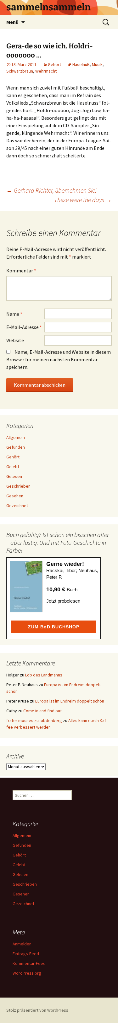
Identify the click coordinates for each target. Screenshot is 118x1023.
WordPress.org (27, 973)
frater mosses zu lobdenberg (34, 720)
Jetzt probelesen (63, 601)
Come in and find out (42, 711)
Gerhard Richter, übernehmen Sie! (51, 190)
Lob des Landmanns (43, 675)
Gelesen (14, 476)
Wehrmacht (46, 71)
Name (14, 314)
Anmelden (22, 944)
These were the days (83, 200)
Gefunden (15, 447)
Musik (97, 64)
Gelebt (12, 466)
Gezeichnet (17, 505)
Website (15, 340)
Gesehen (14, 496)
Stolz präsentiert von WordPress (37, 1010)
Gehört (54, 64)
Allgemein (15, 437)
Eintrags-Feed (26, 953)
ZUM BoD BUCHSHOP (53, 626)
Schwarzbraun (19, 71)
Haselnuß (81, 64)
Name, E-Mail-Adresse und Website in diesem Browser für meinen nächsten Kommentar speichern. (58, 359)
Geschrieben (18, 486)
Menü (12, 22)
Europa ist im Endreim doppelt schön (69, 701)
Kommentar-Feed (29, 963)
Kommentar (21, 270)
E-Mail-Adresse (24, 327)
